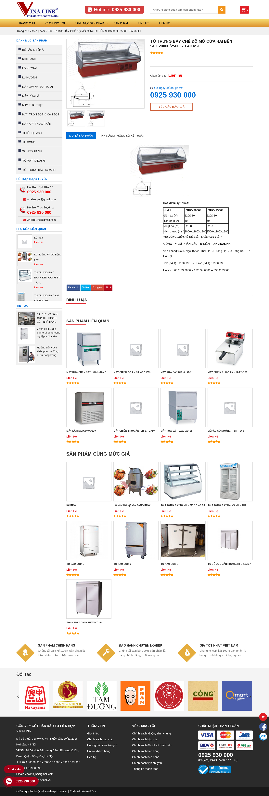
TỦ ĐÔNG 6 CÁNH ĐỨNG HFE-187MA (229, 564)
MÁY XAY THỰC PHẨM (36, 123)
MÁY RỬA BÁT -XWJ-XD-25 (176, 430)
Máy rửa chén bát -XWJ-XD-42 (86, 372)
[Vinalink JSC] (37, 9)
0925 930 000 (25, 781)
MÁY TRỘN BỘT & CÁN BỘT (40, 114)
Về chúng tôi (55, 23)
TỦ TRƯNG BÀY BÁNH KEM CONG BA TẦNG (182, 505)
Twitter (85, 287)
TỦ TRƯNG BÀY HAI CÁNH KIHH (227, 505)
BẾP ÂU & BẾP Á (33, 49)
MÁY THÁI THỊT (32, 105)
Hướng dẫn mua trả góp (102, 745)
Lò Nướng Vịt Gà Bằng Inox (131, 505)
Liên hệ (164, 23)
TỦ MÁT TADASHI (33, 160)
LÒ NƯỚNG (29, 68)
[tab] (81, 135)
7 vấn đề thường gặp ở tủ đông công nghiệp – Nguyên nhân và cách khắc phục (48, 332)
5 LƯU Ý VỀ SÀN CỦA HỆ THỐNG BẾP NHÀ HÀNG (47, 318)
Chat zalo (14, 769)
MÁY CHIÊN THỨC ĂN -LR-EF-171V (134, 430)
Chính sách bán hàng (145, 751)
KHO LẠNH (29, 59)
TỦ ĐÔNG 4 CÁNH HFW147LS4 (84, 622)
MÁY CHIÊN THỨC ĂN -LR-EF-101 (227, 372)
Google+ (97, 287)
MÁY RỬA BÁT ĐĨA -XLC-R (176, 372)
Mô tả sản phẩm (81, 135)
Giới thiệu (93, 733)
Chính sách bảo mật (100, 739)
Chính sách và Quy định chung (151, 733)
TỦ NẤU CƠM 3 (75, 564)
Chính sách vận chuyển (147, 763)
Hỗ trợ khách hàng (98, 751)
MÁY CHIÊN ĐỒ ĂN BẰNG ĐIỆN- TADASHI (132, 372)
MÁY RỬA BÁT (31, 96)
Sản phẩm (121, 23)
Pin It (108, 287)
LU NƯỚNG (29, 77)
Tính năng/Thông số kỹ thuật (122, 135)
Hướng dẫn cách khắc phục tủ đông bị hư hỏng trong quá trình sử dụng (47, 351)
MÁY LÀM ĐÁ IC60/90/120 (81, 430)
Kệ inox (71, 505)
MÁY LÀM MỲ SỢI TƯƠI (37, 86)
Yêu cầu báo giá (172, 106)
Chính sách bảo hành (145, 757)
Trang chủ (26, 23)
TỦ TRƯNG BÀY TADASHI (39, 169)
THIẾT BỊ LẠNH (32, 133)
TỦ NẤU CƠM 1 (169, 564)
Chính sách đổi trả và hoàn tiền (152, 745)
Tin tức (143, 23)
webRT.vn (90, 791)
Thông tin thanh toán (145, 768)
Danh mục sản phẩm (89, 23)
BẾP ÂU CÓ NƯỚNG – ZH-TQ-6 (226, 430)
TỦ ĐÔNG (28, 142)
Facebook (73, 287)
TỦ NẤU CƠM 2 (122, 564)
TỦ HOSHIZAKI (32, 151)
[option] (76, 119)
